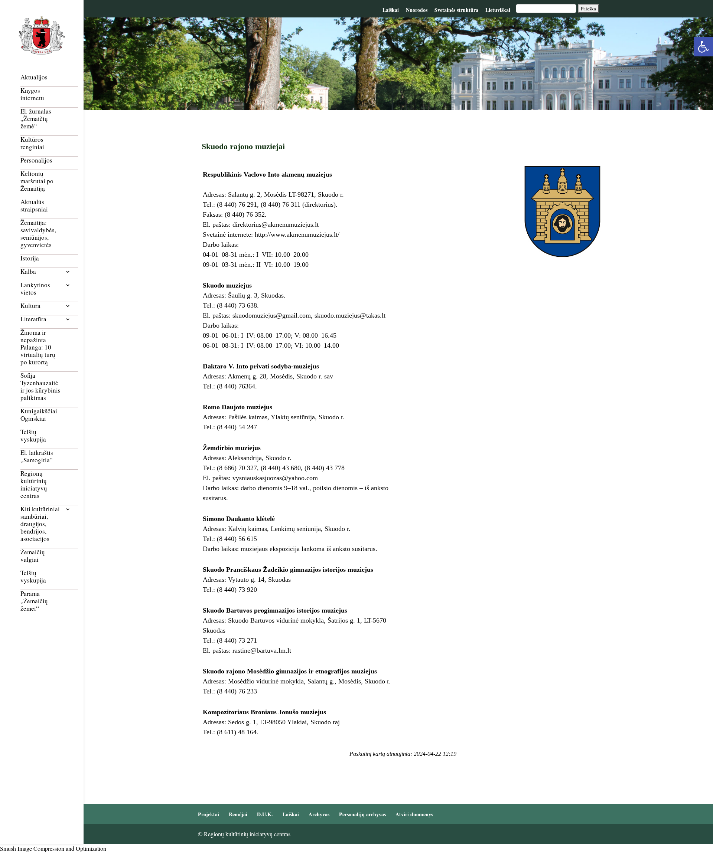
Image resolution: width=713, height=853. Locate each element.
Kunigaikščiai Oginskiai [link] (38, 415)
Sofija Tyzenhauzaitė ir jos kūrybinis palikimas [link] (40, 387)
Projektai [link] (208, 814)
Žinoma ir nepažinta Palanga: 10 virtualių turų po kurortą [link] (37, 347)
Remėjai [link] (238, 814)
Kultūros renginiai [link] (32, 143)
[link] (703, 46)
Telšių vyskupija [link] (33, 435)
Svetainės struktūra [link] (456, 10)
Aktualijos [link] (34, 77)
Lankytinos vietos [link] (35, 288)
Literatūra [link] (33, 319)
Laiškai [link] (390, 10)
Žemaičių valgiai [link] (32, 556)
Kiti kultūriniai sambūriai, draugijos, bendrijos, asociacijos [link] (40, 524)
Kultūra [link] (30, 306)
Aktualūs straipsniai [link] (34, 205)
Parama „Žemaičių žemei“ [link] (34, 601)
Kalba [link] (28, 272)
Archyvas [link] (319, 814)
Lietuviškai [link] (497, 10)
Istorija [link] (29, 258)
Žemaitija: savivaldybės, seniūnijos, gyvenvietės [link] (38, 234)
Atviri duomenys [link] (414, 814)
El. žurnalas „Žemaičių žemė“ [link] (35, 119)
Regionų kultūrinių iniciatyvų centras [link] (33, 485)
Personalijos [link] (36, 160)
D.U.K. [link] (265, 814)
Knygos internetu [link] (32, 94)
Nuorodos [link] (416, 10)
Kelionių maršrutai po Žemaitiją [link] (36, 181)
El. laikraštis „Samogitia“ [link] (36, 456)
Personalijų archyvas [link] (362, 814)
